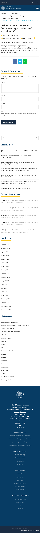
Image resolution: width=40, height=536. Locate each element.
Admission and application (11, 18)
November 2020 (6, 310)
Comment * (5, 82)
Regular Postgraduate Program (20, 442)
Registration (5, 367)
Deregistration (6, 338)
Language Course (20, 461)
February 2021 (5, 299)
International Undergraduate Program (20, 439)
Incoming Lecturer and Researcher (20, 418)
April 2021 (4, 292)
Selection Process (20, 486)
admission (29, 38)
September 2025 (6, 248)
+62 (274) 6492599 (20, 423)
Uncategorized (6, 380)
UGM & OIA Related (7, 377)
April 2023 (4, 263)
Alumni (3, 335)
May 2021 (4, 288)
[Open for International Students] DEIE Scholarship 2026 (19, 151)
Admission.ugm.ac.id (7, 328)
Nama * (3, 95)
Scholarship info (20, 414)
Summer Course (20, 458)
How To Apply (20, 489)
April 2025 (4, 252)
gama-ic (3, 354)
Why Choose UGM (20, 499)
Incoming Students (20, 412)
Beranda (4, 13)
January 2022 (5, 273)
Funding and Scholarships (9, 351)
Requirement (20, 477)
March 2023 (5, 266)
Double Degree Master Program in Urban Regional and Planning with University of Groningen (18, 182)
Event (3, 344)
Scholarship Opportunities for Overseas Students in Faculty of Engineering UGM (17, 163)
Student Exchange (20, 455)
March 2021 (4, 295)
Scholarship (5, 370)
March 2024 (5, 259)
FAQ (9, 13)
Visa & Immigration (20, 483)
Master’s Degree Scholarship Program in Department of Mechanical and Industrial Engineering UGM (19, 169)
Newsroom (4, 364)
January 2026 (5, 244)
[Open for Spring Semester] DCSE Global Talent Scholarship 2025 (16, 156)
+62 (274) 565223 (20, 427)
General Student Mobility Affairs (20, 416)
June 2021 (4, 284)
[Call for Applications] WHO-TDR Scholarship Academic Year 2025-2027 (18, 176)
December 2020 (6, 306)
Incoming (14, 13)
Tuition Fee (20, 474)
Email (3, 103)
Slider (3, 373)
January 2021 (5, 302)
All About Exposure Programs (10, 331)
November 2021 (6, 277)
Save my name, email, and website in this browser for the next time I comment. (18, 115)
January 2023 (5, 270)
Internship (20, 464)
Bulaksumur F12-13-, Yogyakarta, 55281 (19, 409)
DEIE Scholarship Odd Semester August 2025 (15, 188)
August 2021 (5, 281)
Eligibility (4, 341)
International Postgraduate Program (20, 445)
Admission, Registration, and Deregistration (16, 16)
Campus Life (20, 502)
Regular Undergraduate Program (20, 436)
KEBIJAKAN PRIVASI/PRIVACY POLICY (29, 531)
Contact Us (20, 509)
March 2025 (5, 255)
